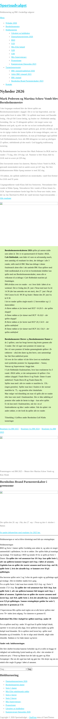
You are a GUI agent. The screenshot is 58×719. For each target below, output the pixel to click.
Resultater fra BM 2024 (30, 429)
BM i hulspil (16, 77)
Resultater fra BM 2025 (9, 429)
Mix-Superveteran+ (19, 57)
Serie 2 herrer (11, 695)
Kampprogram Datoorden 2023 (23, 64)
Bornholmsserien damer (15, 685)
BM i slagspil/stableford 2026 (23, 71)
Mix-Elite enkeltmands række (17, 691)
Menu (2, 18)
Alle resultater (5, 198)
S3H (13, 54)
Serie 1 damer (11, 688)
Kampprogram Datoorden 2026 (18, 712)
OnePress (32, 717)
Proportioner (16, 60)
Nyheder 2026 (11, 23)
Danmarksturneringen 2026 (22, 36)
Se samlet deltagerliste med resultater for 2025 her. (20, 532)
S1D (13, 43)
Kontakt (9, 84)
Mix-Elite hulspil (18, 47)
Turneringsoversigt (13, 67)
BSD (13, 40)
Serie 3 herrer (11, 698)
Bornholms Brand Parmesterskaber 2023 (27, 81)
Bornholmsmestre (13, 26)
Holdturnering (11, 30)
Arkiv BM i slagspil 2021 (21, 74)
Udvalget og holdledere (20, 33)
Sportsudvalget (13, 5)
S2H (13, 50)
